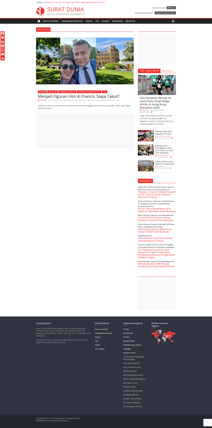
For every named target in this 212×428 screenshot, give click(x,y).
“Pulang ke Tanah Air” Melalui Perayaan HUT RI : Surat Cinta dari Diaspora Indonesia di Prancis (157, 194)
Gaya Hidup (52, 92)
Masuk (172, 8)
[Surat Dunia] (39, 21)
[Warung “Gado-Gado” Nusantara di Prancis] (146, 131)
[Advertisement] (85, 130)
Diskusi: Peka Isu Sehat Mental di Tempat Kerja (164, 162)
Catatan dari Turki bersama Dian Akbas (152, 187)
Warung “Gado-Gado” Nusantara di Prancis (163, 132)
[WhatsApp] (2, 50)
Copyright (127, 349)
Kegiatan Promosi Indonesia (156, 245)
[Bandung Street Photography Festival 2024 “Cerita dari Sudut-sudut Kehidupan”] (146, 146)
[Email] (2, 54)
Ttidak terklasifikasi (145, 236)
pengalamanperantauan (106, 100)
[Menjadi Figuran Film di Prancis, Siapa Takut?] (85, 35)
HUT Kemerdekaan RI (161, 189)
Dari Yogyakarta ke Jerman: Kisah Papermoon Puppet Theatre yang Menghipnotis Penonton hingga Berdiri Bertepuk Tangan (156, 253)
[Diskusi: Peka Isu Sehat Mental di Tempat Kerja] (146, 161)
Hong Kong (145, 110)
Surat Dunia (70, 100)
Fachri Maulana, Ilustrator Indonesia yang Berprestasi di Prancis (155, 239)
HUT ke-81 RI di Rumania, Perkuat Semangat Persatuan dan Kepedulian (156, 219)
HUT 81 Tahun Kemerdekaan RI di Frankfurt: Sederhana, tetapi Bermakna (157, 210)
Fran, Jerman (160, 166)
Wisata (89, 21)
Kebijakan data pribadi (132, 345)
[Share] (2, 58)
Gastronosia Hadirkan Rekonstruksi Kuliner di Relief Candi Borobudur (155, 230)
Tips (97, 21)
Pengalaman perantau (72, 21)
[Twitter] (2, 37)
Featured (42, 92)
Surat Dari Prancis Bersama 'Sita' (89, 92)
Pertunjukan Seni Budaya (153, 227)
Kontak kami (128, 333)
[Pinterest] (2, 46)
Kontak (131, 21)
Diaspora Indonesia (145, 201)
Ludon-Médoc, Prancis (163, 136)
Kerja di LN (93, 100)
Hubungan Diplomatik (166, 224)
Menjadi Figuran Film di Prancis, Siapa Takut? (78, 96)
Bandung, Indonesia (162, 155)
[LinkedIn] (2, 42)
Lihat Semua (167, 71)
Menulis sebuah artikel (166, 13)
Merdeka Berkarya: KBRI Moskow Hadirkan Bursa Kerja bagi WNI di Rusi (72, 2)
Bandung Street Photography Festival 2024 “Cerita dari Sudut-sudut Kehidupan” (164, 149)
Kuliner (105, 21)
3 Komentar (82, 100)
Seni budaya (117, 21)
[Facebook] (2, 33)
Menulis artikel (129, 341)
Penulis (126, 329)
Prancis (43, 100)
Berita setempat (51, 21)
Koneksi (126, 337)
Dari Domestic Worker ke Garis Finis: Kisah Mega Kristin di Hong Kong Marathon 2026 (155, 102)
